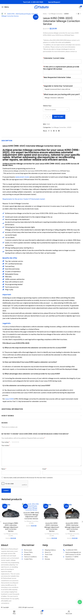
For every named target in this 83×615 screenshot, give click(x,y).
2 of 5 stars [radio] (14, 442)
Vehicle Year (47, 106)
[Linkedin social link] (56, 130)
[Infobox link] (33, 2)
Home (45, 13)
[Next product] (80, 14)
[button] (80, 602)
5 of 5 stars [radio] (18, 442)
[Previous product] (76, 14)
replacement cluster (22, 177)
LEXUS (66, 13)
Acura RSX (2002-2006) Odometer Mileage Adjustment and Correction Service (72, 527)
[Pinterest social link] (54, 130)
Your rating (6, 442)
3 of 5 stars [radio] (15, 442)
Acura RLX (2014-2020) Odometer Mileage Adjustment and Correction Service (51, 527)
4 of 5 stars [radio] (17, 442)
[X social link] (51, 130)
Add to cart (58, 117)
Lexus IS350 (9, 399)
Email (45, 469)
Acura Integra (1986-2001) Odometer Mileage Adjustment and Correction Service (11, 527)
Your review (6, 445)
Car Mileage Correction (55, 13)
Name (4, 469)
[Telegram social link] (59, 130)
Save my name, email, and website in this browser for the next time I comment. (28, 477)
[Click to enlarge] (5, 14)
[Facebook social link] (49, 130)
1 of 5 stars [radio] (12, 442)
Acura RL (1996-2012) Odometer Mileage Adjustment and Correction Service (31, 516)
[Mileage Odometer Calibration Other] (62, 98)
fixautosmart (13, 607)
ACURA (11, 535)
